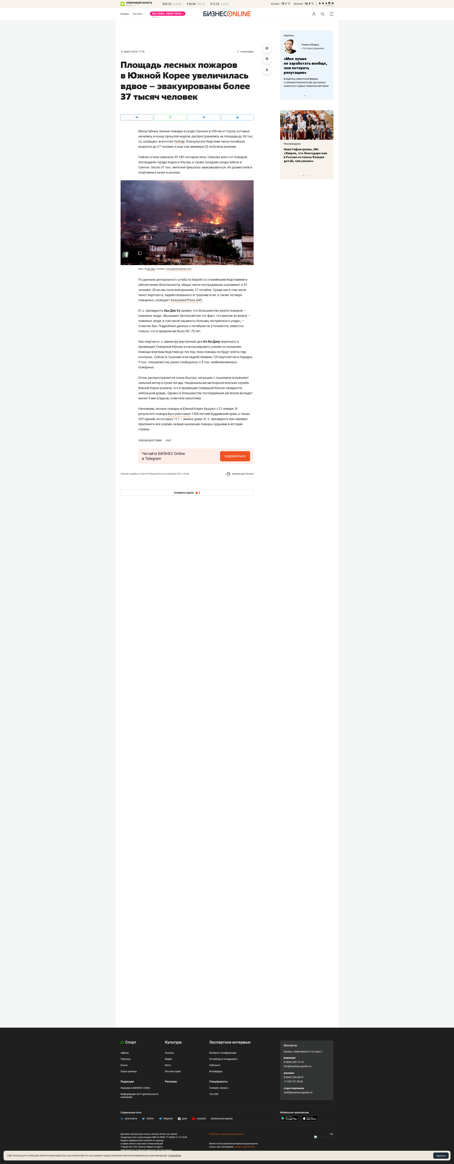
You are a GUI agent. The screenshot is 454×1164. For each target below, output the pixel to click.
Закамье (138, 13)
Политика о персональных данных (226, 1134)
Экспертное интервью (230, 1042)
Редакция (127, 1081)
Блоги (124, 1065)
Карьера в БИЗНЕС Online (135, 1087)
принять (441, 1155)
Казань (275, 3)
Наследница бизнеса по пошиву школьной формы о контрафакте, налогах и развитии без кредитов (303, 82)
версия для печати (242, 473)
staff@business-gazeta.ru (298, 1092)
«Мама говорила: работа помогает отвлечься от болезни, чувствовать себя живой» (307, 65)
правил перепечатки (244, 1147)
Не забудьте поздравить (223, 1059)
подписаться (235, 456)
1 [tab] (304, 95)
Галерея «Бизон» (219, 1087)
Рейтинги (214, 1065)
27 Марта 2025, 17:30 (133, 51)
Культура (173, 1042)
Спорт (130, 1042)
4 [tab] (303, 175)
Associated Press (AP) (186, 300)
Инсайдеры (216, 1071)
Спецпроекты (218, 1081)
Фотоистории (173, 1071)
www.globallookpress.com (179, 269)
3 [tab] (308, 95)
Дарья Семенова (311, 44)
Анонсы (169, 1052)
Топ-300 (213, 1094)
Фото (168, 1065)
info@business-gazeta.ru (297, 1066)
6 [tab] (307, 175)
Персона (126, 1059)
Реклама (171, 1081)
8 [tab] (310, 175)
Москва (298, 3)
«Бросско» (307, 48)
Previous (285, 95)
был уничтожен (179, 414)
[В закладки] (266, 59)
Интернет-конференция (222, 1052)
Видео (168, 1059)
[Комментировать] (266, 48)
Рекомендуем (292, 143)
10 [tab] (314, 175)
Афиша (125, 1052)
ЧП (168, 440)
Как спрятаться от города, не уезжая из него (304, 151)
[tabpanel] (307, 63)
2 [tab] (306, 95)
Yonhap (179, 141)
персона (289, 35)
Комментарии (187, 492)
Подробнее (174, 1155)
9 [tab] (312, 175)
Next (329, 95)
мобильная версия (222, 1118)
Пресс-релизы (129, 1071)
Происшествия (150, 440)
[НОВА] (167, 14)
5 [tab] (305, 175)
